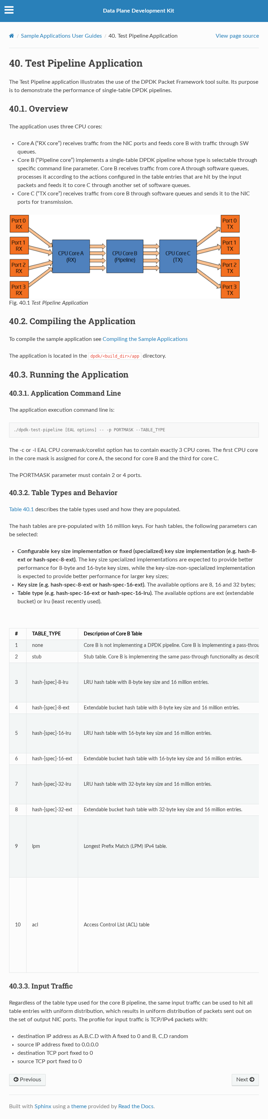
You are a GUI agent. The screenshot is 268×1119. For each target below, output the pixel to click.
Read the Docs (136, 1106)
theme (79, 1106)
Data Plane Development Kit (138, 11)
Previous (29, 1079)
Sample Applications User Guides (61, 36)
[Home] (11, 36)
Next (243, 1079)
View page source (237, 36)
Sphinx (43, 1106)
